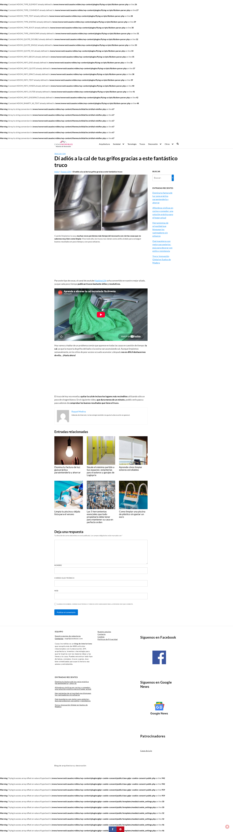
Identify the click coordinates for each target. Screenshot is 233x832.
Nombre (58, 565)
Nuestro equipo (104, 632)
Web (56, 591)
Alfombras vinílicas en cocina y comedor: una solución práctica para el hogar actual (73, 688)
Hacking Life (100, 280)
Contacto (102, 634)
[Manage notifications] (227, 827)
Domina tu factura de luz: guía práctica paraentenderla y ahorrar (72, 682)
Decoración (153, 144)
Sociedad (117, 144)
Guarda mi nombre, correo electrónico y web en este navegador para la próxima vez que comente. (95, 604)
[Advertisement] (101, 261)
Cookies (101, 637)
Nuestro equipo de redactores (68, 636)
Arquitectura (104, 144)
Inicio (56, 171)
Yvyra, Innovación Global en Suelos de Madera (161, 259)
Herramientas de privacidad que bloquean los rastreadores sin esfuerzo (160, 229)
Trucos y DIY (60, 154)
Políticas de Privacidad (108, 639)
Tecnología (132, 144)
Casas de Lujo (146, 751)
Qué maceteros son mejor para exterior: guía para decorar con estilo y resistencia (73, 700)
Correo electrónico (64, 578)
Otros (167, 144)
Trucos (142, 144)
